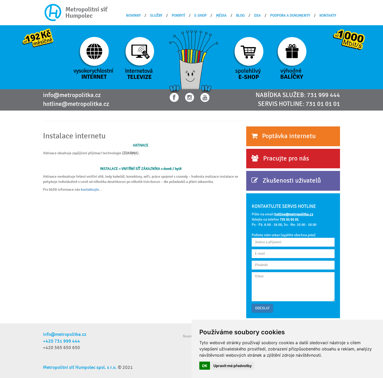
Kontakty (327, 15)
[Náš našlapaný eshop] (248, 57)
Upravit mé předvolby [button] (232, 365)
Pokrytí (178, 15)
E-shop (200, 15)
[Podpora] (193, 57)
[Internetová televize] (139, 57)
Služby (156, 15)
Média (221, 15)
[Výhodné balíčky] (291, 57)
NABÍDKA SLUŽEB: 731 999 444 (298, 95)
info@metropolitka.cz (72, 95)
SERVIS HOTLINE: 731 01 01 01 (299, 104)
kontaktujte (90, 189)
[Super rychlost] (349, 37)
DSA (257, 15)
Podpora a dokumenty (290, 15)
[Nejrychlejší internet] (94, 57)
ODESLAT (262, 308)
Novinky (133, 15)
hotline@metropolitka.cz (76, 104)
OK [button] (204, 365)
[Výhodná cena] (37, 38)
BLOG (240, 15)
